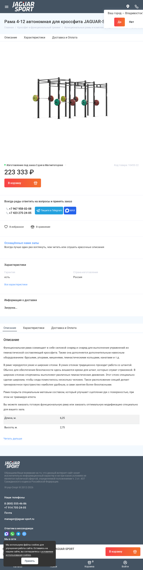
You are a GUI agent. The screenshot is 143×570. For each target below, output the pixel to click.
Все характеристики (15, 284)
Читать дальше (12, 438)
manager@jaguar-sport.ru (19, 519)
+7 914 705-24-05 (15, 507)
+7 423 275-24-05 (19, 213)
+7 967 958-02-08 (19, 208)
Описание (10, 37)
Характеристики (34, 37)
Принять (30, 561)
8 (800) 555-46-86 (15, 503)
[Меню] (6, 6)
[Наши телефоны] (136, 6)
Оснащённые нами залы (21, 243)
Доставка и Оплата (64, 37)
